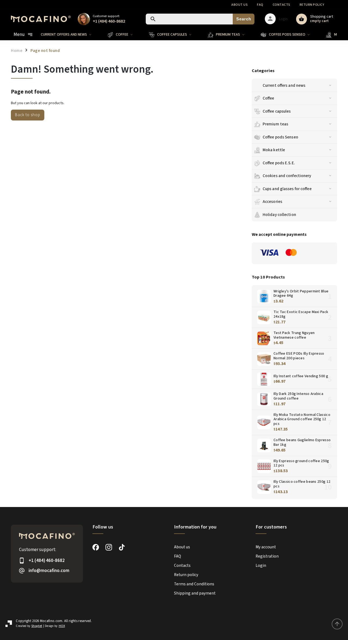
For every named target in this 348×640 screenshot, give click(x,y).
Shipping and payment (195, 593)
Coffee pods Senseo (280, 137)
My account (266, 547)
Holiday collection (279, 215)
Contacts (281, 4)
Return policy (312, 4)
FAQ (260, 4)
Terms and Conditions (194, 584)
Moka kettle (274, 150)
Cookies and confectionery (287, 176)
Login (261, 565)
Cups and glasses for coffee (287, 189)
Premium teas (275, 124)
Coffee (268, 98)
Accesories (272, 202)
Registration (267, 556)
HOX (62, 626)
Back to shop (27, 115)
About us (239, 4)
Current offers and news (284, 85)
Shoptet (36, 626)
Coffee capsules (277, 111)
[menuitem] (70, 34)
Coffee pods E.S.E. (279, 163)
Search (243, 19)
